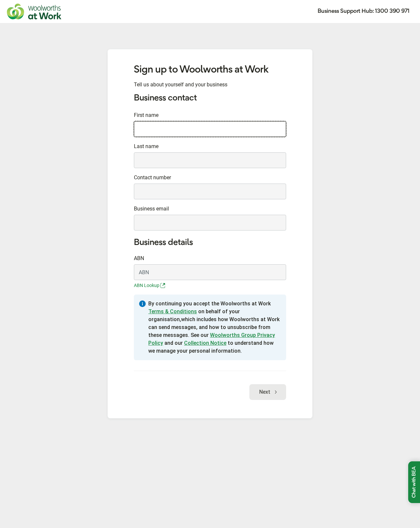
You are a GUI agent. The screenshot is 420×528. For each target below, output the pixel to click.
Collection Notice (205, 343)
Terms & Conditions (172, 311)
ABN (139, 258)
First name (146, 115)
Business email (151, 209)
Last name (146, 146)
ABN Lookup (147, 285)
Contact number (152, 177)
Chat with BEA (414, 482)
